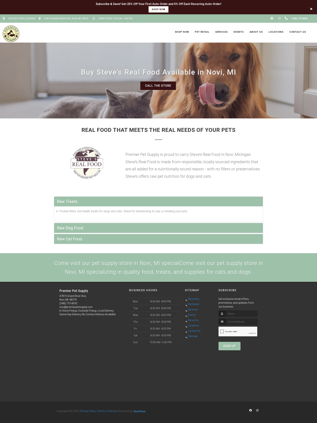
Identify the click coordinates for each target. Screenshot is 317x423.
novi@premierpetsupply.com (76, 307)
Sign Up (229, 346)
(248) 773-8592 (68, 303)
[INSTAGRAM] (279, 18)
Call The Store (158, 85)
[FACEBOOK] (272, 18)
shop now (158, 9)
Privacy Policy (88, 411)
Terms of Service (107, 411)
